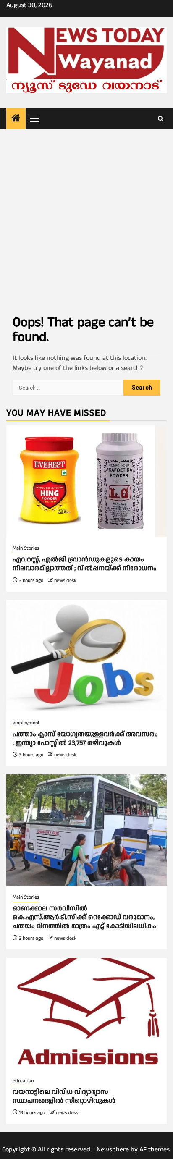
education (23, 1080)
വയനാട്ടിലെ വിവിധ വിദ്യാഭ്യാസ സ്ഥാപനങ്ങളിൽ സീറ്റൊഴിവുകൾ (64, 1096)
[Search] (160, 118)
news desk (65, 580)
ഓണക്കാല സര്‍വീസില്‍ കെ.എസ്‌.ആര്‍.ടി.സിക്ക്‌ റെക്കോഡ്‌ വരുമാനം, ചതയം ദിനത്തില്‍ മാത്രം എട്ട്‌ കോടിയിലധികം (84, 917)
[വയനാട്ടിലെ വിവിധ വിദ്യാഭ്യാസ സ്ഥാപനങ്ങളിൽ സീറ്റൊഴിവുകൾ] (86, 1013)
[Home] (16, 119)
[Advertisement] (86, 220)
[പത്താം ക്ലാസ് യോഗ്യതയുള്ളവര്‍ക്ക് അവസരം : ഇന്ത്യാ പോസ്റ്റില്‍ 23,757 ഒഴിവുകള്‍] (86, 655)
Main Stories (26, 548)
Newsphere (113, 1149)
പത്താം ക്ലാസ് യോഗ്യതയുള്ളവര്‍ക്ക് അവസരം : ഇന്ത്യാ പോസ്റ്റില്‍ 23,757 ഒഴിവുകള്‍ (85, 738)
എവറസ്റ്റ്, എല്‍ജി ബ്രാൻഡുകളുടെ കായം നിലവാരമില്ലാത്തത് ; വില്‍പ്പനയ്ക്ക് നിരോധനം (85, 564)
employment (26, 722)
